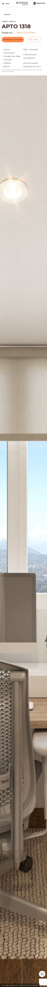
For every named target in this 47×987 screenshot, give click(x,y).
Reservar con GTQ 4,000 (13, 39)
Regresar (7, 14)
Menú (7, 3)
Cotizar (35, 39)
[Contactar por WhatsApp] (42, 974)
